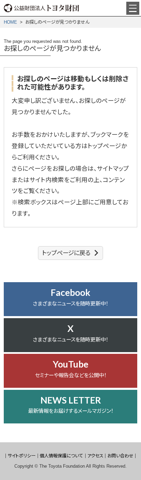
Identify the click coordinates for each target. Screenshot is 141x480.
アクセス (95, 455)
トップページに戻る (66, 253)
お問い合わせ (120, 455)
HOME (10, 22)
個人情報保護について (61, 455)
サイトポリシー (22, 455)
